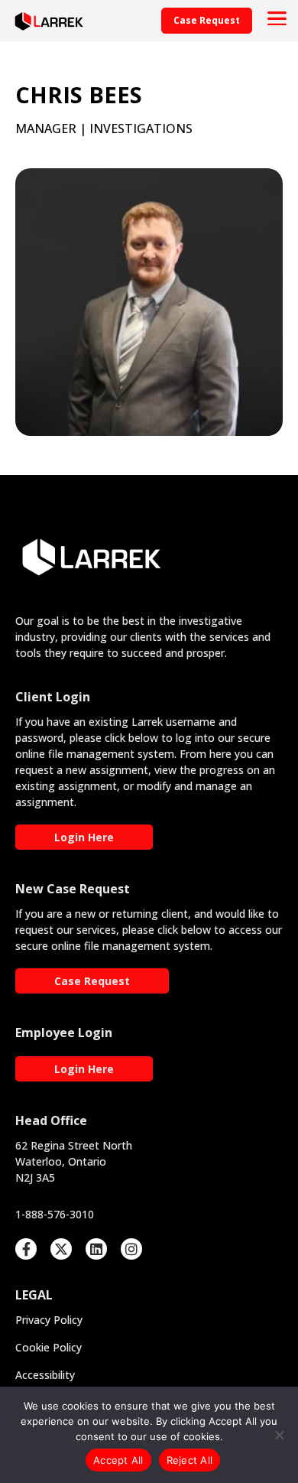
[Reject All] (279, 1434)
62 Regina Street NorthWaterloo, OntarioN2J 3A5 (73, 1161)
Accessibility (45, 1375)
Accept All (118, 1460)
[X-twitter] (61, 1249)
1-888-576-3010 (54, 1214)
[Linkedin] (96, 1249)
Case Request (92, 981)
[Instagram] (131, 1249)
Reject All (190, 1460)
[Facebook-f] (26, 1249)
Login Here (84, 837)
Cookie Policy (48, 1347)
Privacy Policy (49, 1319)
